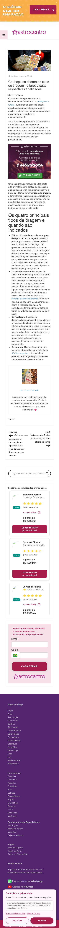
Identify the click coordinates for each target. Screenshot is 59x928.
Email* (14, 639)
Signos (11, 799)
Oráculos (12, 779)
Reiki (10, 789)
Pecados (12, 783)
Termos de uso (33, 913)
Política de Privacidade (15, 913)
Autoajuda (13, 720)
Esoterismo (13, 737)
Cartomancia (14, 730)
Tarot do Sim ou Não (18, 854)
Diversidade (13, 734)
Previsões (12, 786)
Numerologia (14, 773)
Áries (10, 714)
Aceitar (42, 920)
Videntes (12, 832)
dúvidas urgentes (19, 353)
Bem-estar (13, 727)
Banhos (11, 724)
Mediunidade (14, 760)
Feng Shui (12, 747)
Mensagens (13, 763)
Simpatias (13, 803)
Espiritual (12, 744)
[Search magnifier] (47, 473)
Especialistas (14, 740)
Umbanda (12, 812)
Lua (9, 757)
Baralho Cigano (15, 847)
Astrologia (13, 717)
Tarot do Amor (15, 851)
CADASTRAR (29, 666)
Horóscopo (13, 750)
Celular (15, 650)
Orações (12, 776)
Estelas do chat (15, 828)
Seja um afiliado (15, 835)
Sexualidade (14, 796)
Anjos (10, 710)
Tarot (12, 419)
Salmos (11, 793)
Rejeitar (17, 920)
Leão (10, 753)
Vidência (12, 816)
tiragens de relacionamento (24, 298)
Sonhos (11, 806)
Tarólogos (13, 825)
